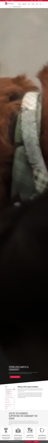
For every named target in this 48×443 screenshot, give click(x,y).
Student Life (33, 3)
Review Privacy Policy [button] (28, 441)
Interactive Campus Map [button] (14, 376)
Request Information (40, 0)
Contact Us (6, 408)
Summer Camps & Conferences (9, 393)
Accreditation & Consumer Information (8, 406)
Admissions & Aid (24, 3)
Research (29, 3)
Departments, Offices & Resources (8, 404)
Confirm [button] (36, 441)
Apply (31, 0)
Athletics (37, 3)
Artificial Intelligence (7, 402)
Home (9, 6)
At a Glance (6, 387)
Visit (35, 0)
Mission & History (7, 399)
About (40, 3)
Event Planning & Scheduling (9, 391)
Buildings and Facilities (8, 390)
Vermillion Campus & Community (9, 389)
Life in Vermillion (8, 392)
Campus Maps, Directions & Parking (9, 397)
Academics (19, 3)
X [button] (47, 441)
